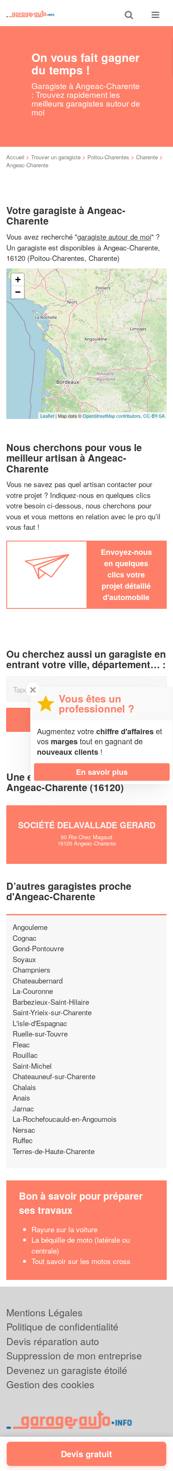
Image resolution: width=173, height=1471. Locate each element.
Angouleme (30, 927)
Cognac (25, 937)
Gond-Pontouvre (38, 948)
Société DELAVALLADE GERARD (86, 825)
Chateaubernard (38, 980)
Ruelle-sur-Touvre (40, 1033)
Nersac (24, 1129)
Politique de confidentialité (62, 1326)
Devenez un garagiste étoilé (66, 1370)
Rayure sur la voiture (64, 1229)
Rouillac (25, 1055)
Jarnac (23, 1108)
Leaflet (47, 415)
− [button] (18, 292)
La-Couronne (33, 991)
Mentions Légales (44, 1312)
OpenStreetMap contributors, (113, 415)
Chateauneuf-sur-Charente (54, 1076)
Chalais (24, 1087)
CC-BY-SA (154, 415)
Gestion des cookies (50, 1384)
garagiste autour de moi (114, 236)
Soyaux (24, 959)
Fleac (21, 1044)
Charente (147, 157)
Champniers (31, 969)
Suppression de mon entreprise (74, 1355)
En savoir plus (102, 771)
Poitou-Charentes (108, 157)
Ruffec (23, 1140)
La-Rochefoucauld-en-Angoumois (65, 1118)
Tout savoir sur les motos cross (81, 1261)
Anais (21, 1097)
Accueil (15, 157)
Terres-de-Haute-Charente (53, 1151)
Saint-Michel (32, 1065)
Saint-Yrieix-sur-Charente (52, 1012)
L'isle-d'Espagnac (40, 1023)
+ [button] (18, 279)
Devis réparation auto (52, 1341)
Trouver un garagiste (56, 157)
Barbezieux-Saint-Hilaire (51, 1001)
